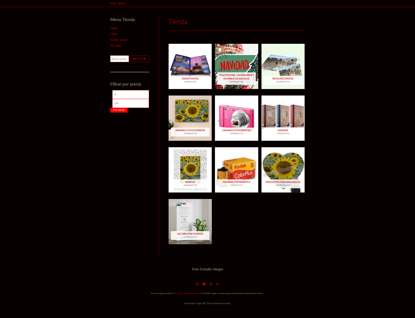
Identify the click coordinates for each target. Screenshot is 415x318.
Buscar (139, 58)
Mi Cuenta (115, 45)
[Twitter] (210, 284)
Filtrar (119, 110)
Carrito (113, 34)
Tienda (113, 28)
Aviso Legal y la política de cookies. (186, 293)
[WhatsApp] (217, 284)
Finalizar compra (118, 39)
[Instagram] (197, 284)
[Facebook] (204, 284)
